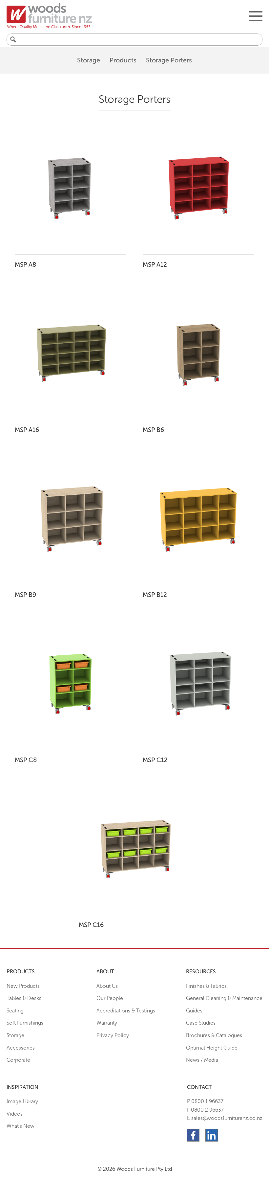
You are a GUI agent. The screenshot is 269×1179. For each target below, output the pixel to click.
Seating (15, 1011)
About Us (107, 986)
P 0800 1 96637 (205, 1101)
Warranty (106, 1023)
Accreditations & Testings (125, 1011)
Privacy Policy (112, 1035)
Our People (109, 998)
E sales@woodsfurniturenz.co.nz (224, 1118)
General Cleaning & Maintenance (224, 998)
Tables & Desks (24, 998)
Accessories (21, 1048)
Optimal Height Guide (212, 1048)
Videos (15, 1114)
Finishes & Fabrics (206, 986)
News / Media (202, 1060)
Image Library (22, 1101)
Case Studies (201, 1023)
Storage (88, 60)
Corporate (18, 1060)
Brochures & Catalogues (214, 1035)
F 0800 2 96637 (205, 1110)
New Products (23, 986)
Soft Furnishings (25, 1023)
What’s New (20, 1126)
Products (123, 60)
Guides (194, 1011)
